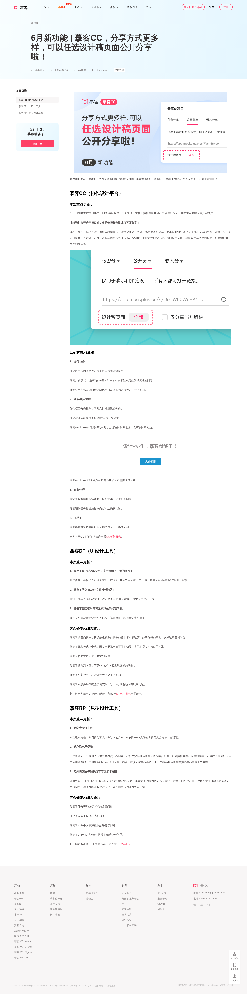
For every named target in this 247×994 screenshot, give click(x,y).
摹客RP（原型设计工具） (32, 112)
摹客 (203, 885)
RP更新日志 (124, 844)
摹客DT (18, 903)
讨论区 (89, 898)
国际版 (161, 909)
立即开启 (37, 143)
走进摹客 (162, 898)
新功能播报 (56, 909)
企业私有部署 (129, 925)
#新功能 (119, 69)
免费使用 (150, 461)
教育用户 (127, 914)
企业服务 (96, 7)
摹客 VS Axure (22, 941)
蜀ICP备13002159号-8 (80, 985)
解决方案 (127, 909)
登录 (211, 7)
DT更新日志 (123, 693)
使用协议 (111, 985)
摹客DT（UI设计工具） (31, 106)
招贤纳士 (162, 903)
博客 (52, 893)
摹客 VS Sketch (23, 946)
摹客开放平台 (93, 893)
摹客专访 (55, 903)
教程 (148, 7)
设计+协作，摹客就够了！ (150, 445)
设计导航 (55, 914)
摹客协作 (19, 893)
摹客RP (18, 898)
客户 (124, 903)
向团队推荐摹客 (193, 7)
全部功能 (19, 920)
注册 (226, 7)
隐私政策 (99, 985)
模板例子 (132, 7)
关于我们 (162, 893)
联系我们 (127, 893)
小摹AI (18, 914)
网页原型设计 (21, 936)
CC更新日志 (113, 536)
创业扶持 (127, 920)
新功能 (35, 23)
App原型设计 (21, 930)
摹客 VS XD (21, 957)
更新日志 (19, 925)
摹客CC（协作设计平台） (32, 100)
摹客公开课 (56, 898)
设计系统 (19, 909)
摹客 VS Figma (23, 952)
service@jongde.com (213, 892)
